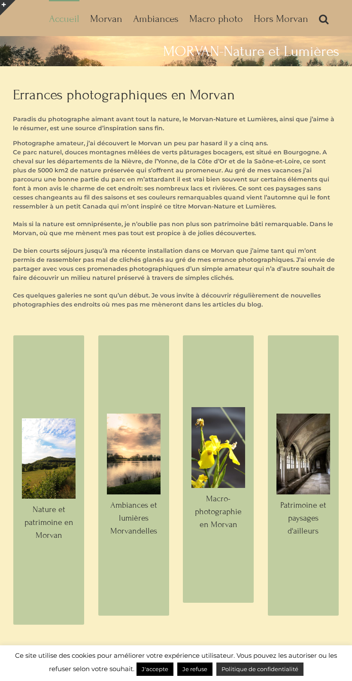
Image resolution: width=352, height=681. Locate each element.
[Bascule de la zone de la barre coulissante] (7, 7)
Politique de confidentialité (260, 669)
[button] (323, 18)
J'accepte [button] (155, 669)
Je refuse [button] (194, 669)
